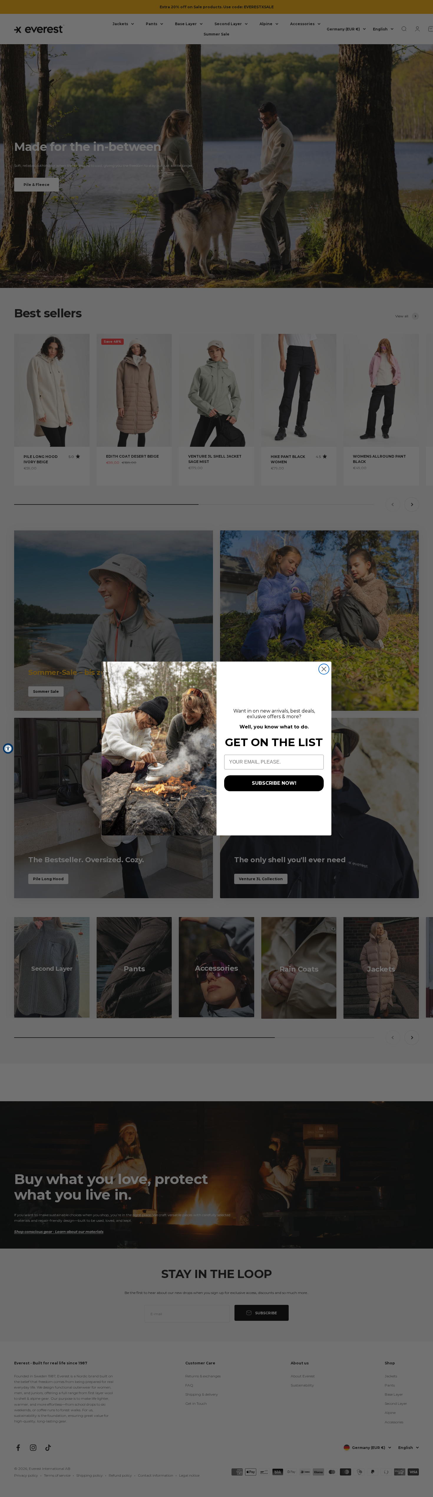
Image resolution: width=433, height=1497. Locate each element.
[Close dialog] (324, 669)
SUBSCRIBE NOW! (274, 783)
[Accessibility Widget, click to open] (8, 748)
